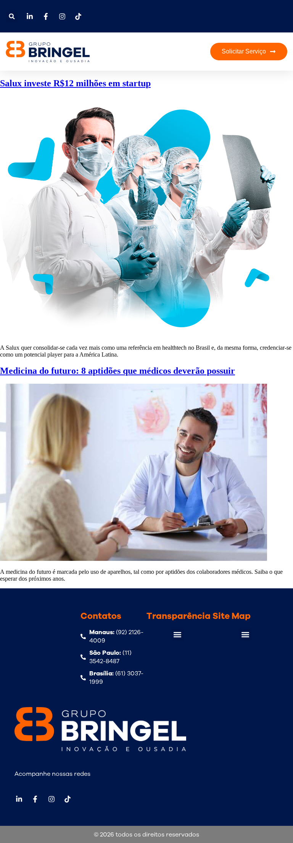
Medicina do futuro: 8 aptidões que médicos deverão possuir (117, 371)
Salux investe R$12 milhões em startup (75, 83)
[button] (12, 16)
